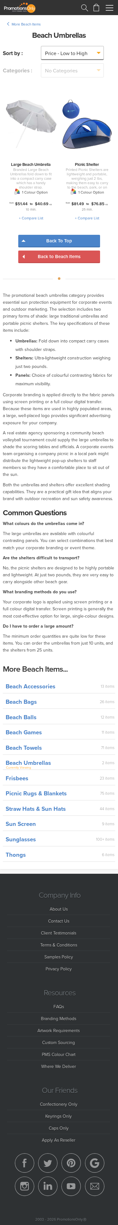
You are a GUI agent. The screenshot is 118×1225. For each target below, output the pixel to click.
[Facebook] (24, 1163)
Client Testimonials (58, 933)
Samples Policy (58, 957)
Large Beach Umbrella (31, 164)
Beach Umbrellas (28, 763)
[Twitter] (48, 1163)
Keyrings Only (58, 1116)
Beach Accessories (30, 686)
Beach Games (24, 732)
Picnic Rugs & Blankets (36, 793)
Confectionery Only (58, 1104)
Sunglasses (21, 839)
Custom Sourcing (58, 1042)
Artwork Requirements (58, 1030)
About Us (59, 909)
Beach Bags (21, 701)
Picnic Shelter (87, 164)
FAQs (58, 1006)
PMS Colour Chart (59, 1054)
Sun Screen (21, 824)
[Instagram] (24, 1186)
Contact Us (58, 921)
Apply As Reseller (58, 1140)
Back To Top (59, 240)
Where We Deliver (58, 1066)
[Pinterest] (71, 1163)
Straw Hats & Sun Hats (36, 808)
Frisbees (17, 778)
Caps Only (59, 1128)
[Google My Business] (94, 1163)
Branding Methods (58, 1018)
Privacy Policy (59, 969)
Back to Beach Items (59, 256)
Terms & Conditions (58, 945)
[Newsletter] (94, 1186)
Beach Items (31, 24)
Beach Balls (21, 717)
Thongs (16, 854)
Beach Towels (24, 747)
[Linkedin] (48, 1186)
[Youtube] (71, 1186)
